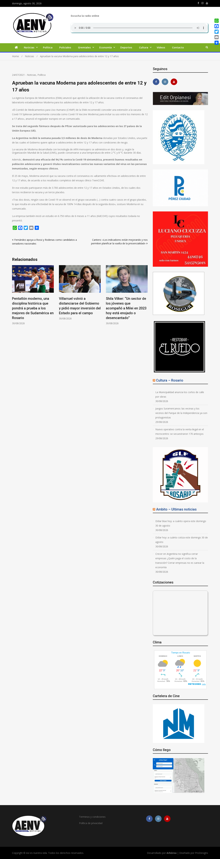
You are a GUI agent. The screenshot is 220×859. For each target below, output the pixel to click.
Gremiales (84, 47)
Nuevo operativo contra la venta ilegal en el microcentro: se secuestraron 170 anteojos (179, 431)
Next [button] (145, 297)
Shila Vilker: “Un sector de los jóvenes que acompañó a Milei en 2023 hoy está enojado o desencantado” (126, 308)
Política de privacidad (90, 823)
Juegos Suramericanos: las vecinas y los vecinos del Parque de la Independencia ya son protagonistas (181, 413)
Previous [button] (14, 297)
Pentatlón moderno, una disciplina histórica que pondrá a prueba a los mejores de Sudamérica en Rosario (33, 308)
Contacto (178, 47)
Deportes (126, 47)
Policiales (65, 47)
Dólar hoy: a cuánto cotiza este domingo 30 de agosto (181, 540)
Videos (161, 47)
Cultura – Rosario (169, 380)
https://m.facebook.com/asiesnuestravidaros (198, 3)
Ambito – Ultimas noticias (176, 509)
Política (47, 47)
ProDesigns (201, 853)
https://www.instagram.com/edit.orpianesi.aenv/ (202, 3)
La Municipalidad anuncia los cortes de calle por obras (179, 394)
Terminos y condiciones (92, 816)
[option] (32, 295)
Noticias (29, 47)
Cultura (143, 47)
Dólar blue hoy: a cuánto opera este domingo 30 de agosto (180, 523)
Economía (105, 47)
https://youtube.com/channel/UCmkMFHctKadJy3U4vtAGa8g (207, 3)
